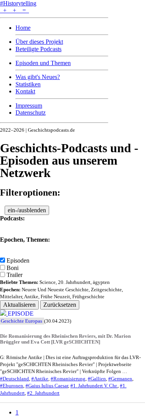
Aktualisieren (19, 304)
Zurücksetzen (59, 304)
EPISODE (21, 313)
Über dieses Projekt (39, 41)
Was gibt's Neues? (37, 77)
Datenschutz (30, 112)
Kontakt (25, 91)
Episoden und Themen (43, 63)
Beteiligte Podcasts (38, 49)
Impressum (28, 105)
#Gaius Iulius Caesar (47, 385)
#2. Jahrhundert (43, 393)
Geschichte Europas (21, 321)
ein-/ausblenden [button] (27, 210)
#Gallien (97, 379)
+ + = (14, 10)
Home (23, 27)
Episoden (18, 260)
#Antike (39, 379)
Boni (13, 268)
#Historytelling (18, 3)
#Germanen (120, 379)
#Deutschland (14, 379)
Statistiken (28, 84)
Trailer (14, 275)
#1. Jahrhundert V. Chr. (94, 385)
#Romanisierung (68, 379)
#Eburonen (11, 385)
